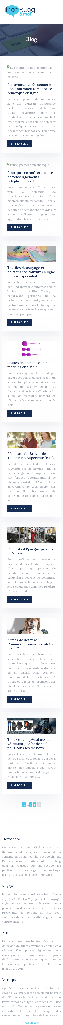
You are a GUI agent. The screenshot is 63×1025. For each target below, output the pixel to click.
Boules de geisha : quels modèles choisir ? (27, 365)
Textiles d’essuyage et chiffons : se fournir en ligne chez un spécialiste (31, 271)
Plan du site (31, 1022)
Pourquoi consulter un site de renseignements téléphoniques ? (30, 176)
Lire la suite (19, 143)
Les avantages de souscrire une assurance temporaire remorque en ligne (30, 88)
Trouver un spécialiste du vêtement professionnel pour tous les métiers (29, 743)
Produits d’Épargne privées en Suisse (30, 551)
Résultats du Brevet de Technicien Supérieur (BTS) (30, 455)
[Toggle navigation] (56, 11)
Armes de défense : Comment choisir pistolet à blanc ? (30, 644)
